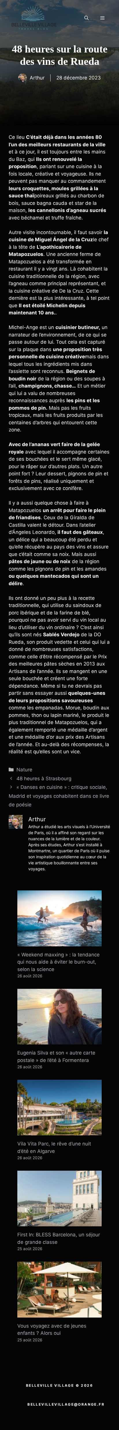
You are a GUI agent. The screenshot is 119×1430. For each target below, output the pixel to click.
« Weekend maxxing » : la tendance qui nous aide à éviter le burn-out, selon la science (58, 962)
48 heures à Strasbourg (43, 778)
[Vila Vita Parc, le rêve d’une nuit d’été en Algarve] (59, 1132)
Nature (24, 770)
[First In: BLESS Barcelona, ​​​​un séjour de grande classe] (59, 1222)
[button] (86, 18)
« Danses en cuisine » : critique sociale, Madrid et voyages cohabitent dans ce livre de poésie (59, 796)
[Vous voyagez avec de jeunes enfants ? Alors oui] (59, 1313)
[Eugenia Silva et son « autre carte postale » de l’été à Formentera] (59, 1041)
